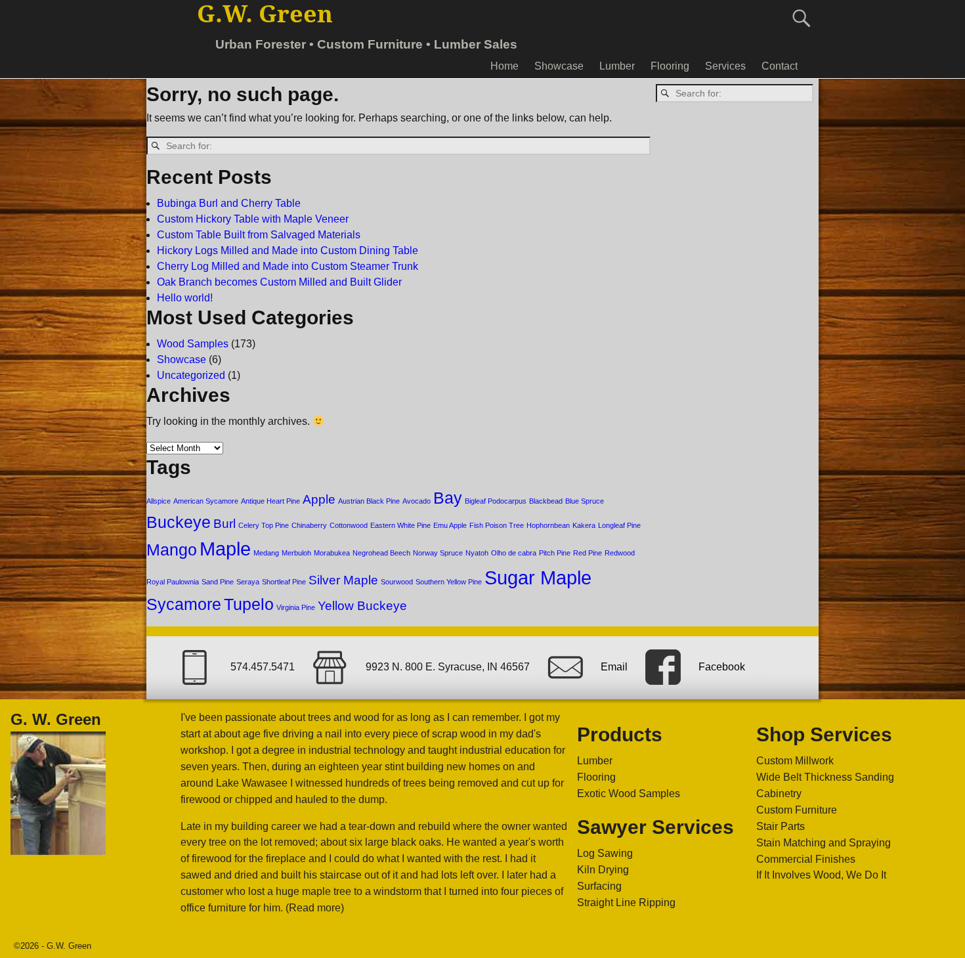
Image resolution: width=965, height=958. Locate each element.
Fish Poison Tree (496, 525)
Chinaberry (309, 525)
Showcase (559, 66)
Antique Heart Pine (270, 501)
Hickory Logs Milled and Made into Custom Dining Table (287, 250)
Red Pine (587, 553)
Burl (224, 524)
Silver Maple (343, 580)
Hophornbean (548, 525)
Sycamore (183, 604)
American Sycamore (205, 501)
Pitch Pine (554, 553)
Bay (447, 498)
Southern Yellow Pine (449, 582)
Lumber (617, 66)
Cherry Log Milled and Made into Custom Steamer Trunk (287, 266)
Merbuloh (296, 553)
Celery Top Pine (263, 525)
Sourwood (397, 582)
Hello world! (185, 297)
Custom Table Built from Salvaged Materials (258, 234)
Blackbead (546, 501)
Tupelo (249, 604)
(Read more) (315, 907)
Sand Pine (218, 582)
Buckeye (178, 522)
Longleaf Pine (619, 525)
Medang (266, 553)
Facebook (721, 667)
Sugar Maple (537, 577)
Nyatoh (476, 553)
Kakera (583, 525)
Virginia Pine (295, 607)
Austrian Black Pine (369, 501)
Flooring (670, 66)
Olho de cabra (513, 553)
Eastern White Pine (400, 525)
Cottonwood (349, 525)
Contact (779, 66)
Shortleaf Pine (284, 582)
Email (614, 667)
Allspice (158, 501)
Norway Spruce (438, 553)
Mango (171, 550)
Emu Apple (450, 525)
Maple (225, 548)
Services (725, 66)
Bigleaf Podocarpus (495, 501)
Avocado (416, 501)
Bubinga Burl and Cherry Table (229, 203)
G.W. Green (265, 14)
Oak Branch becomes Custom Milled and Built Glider (279, 282)
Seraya (247, 582)
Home (504, 66)
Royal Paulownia (172, 582)
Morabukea (332, 553)
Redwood (620, 553)
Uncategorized (191, 375)
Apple (319, 499)
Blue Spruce (584, 501)
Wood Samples (192, 343)
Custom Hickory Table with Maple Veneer (253, 219)
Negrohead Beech (381, 553)
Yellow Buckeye (362, 606)
